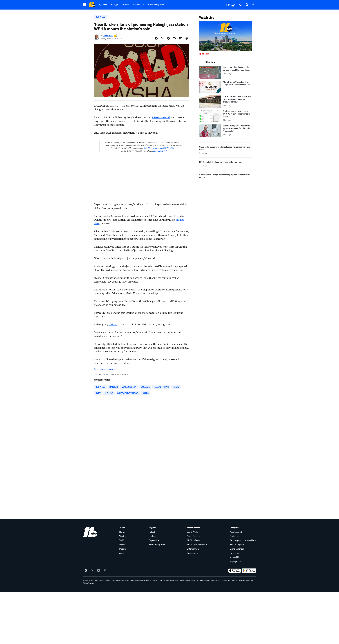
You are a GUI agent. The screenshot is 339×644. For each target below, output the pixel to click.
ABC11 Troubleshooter (197, 545)
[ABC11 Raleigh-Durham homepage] (91, 5)
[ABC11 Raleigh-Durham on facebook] (85, 570)
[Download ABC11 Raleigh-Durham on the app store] (234, 570)
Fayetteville (138, 4)
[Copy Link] (186, 38)
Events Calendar (237, 549)
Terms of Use (157, 580)
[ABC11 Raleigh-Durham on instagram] (98, 570)
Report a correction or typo (104, 369)
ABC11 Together (237, 545)
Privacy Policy (88, 580)
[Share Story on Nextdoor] (174, 38)
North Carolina (193, 536)
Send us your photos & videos (243, 540)
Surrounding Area (156, 4)
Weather (123, 536)
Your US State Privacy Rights (141, 580)
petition (113, 324)
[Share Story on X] (162, 38)
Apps (121, 553)
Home (122, 532)
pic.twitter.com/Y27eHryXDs (162, 148)
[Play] (225, 36)
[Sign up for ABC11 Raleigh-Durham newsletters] (105, 570)
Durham (125, 4)
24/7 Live (102, 4)
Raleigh (114, 4)
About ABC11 (236, 532)
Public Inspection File (187, 580)
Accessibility (235, 557)
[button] (84, 4)
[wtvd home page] (90, 532)
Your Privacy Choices (102, 580)
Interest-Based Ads (171, 580)
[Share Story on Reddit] (168, 38)
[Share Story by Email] (180, 38)
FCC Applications (203, 580)
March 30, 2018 (159, 150)
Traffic (122, 540)
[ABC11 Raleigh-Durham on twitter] (92, 570)
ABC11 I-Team (193, 540)
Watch (122, 545)
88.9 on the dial (161, 117)
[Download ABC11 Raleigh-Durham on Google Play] (249, 570)
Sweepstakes (192, 553)
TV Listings (234, 553)
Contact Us (234, 536)
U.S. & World (192, 532)
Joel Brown (108, 35)
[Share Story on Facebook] (156, 38)
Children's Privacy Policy (120, 580)
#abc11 (147, 148)
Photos (122, 549)
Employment (235, 562)
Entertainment (193, 549)
